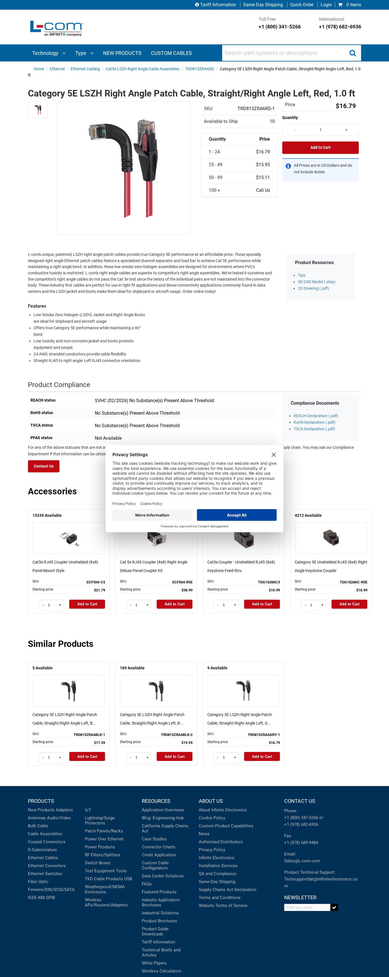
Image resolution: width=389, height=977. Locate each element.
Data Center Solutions (163, 876)
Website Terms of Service (223, 905)
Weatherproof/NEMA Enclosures (105, 889)
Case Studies (154, 839)
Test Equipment (100, 870)
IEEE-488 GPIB (41, 897)
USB (128, 878)
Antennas (37, 817)
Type (81, 53)
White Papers (154, 963)
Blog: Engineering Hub (163, 817)
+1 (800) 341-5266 (301, 817)
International (340, 23)
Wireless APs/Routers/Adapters (106, 902)
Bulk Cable (38, 825)
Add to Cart (320, 147)
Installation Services (218, 865)
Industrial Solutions (160, 913)
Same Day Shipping (263, 4)
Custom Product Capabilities (226, 825)
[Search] (352, 52)
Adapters (64, 810)
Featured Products (159, 891)
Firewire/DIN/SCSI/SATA (51, 889)
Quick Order (302, 4)
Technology (46, 53)
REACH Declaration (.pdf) (316, 416)
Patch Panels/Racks (104, 831)
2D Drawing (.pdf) (313, 288)
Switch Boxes (97, 862)
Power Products (100, 847)
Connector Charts (158, 847)
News (204, 833)
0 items (353, 4)
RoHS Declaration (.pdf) (314, 422)
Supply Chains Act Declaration (227, 889)
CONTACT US (299, 801)
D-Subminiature (42, 849)
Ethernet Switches (45, 873)
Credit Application (159, 854)
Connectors (54, 841)
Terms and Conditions (220, 897)
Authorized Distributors (221, 841)
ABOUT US (211, 801)
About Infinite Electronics (223, 810)
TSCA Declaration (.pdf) (314, 429)
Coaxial (35, 841)
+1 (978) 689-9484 (301, 842)
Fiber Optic (38, 881)
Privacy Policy (212, 849)
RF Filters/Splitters (102, 854)
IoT (88, 810)
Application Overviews (163, 810)
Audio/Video (59, 817)
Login (326, 4)
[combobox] (291, 53)
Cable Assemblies (45, 833)
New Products (41, 810)
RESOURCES (156, 801)
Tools (121, 870)
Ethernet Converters (47, 865)
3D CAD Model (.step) (316, 281)
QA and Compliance (217, 873)
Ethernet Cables (43, 857)
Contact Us (44, 466)
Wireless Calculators (161, 971)
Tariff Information (218, 4)
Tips (301, 275)
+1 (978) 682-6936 (301, 824)
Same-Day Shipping (217, 881)
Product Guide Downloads (155, 931)
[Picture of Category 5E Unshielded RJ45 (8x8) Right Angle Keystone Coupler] (331, 530)
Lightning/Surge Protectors (100, 820)
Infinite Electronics (216, 857)
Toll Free (280, 23)
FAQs (147, 884)
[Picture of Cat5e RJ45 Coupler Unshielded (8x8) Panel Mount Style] (69, 530)
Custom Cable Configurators (155, 865)
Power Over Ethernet (104, 839)
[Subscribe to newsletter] (334, 907)
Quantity (290, 117)
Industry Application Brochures (161, 902)
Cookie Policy (212, 817)
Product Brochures (159, 920)
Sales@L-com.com (302, 860)
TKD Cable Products (104, 878)
